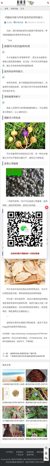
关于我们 (9, 452)
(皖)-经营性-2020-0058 (35, 462)
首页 (6, 9)
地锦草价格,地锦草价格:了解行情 (23, 353)
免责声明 (30, 455)
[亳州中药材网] (1, 8)
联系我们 (19, 452)
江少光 (9, 22)
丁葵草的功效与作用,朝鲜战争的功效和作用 (27, 356)
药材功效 (14, 9)
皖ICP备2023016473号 (32, 459)
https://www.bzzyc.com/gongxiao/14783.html (29, 334)
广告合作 (19, 455)
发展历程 (30, 452)
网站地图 (40, 452)
